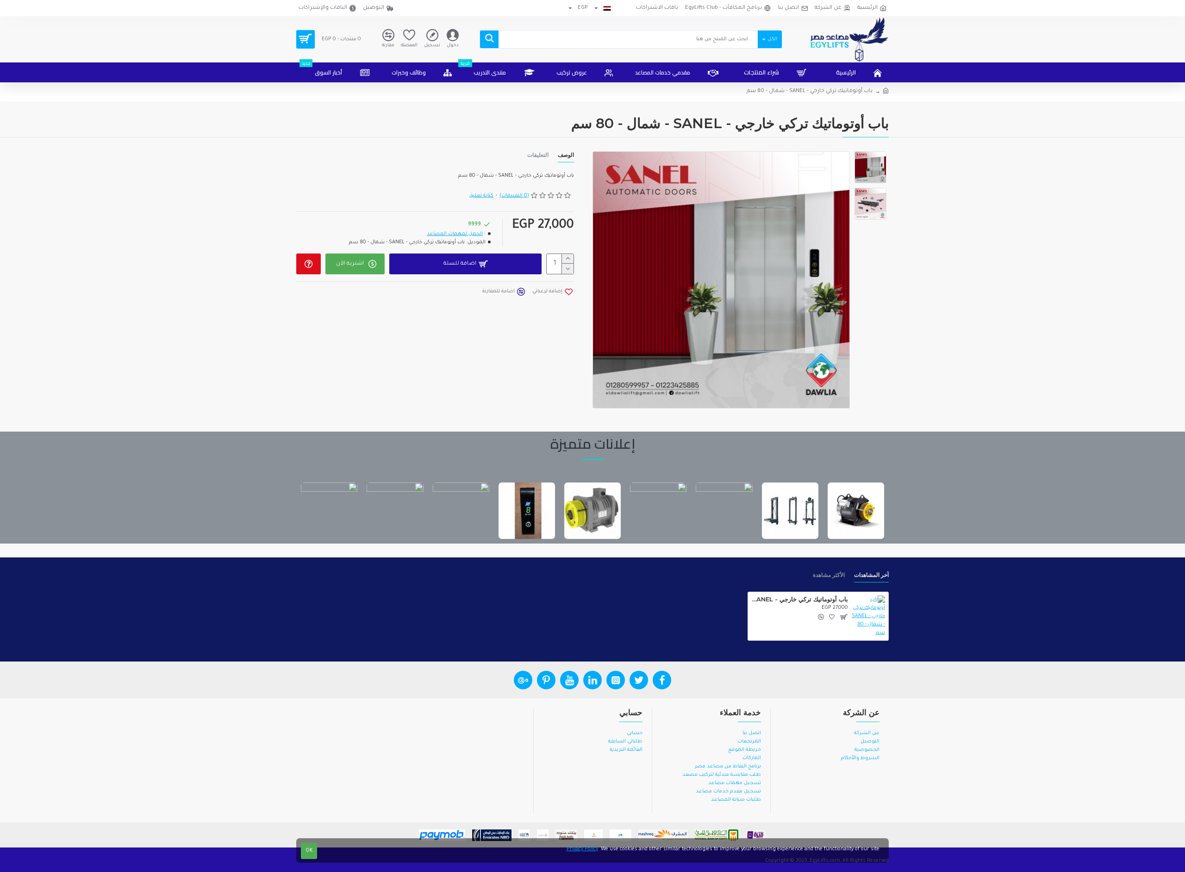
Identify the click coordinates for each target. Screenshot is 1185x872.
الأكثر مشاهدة (829, 574)
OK (309, 851)
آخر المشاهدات (871, 574)
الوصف (566, 154)
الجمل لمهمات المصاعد (455, 234)
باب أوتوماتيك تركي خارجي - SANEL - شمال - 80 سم (799, 599)
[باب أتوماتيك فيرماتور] (527, 510)
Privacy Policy (582, 849)
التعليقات (538, 154)
